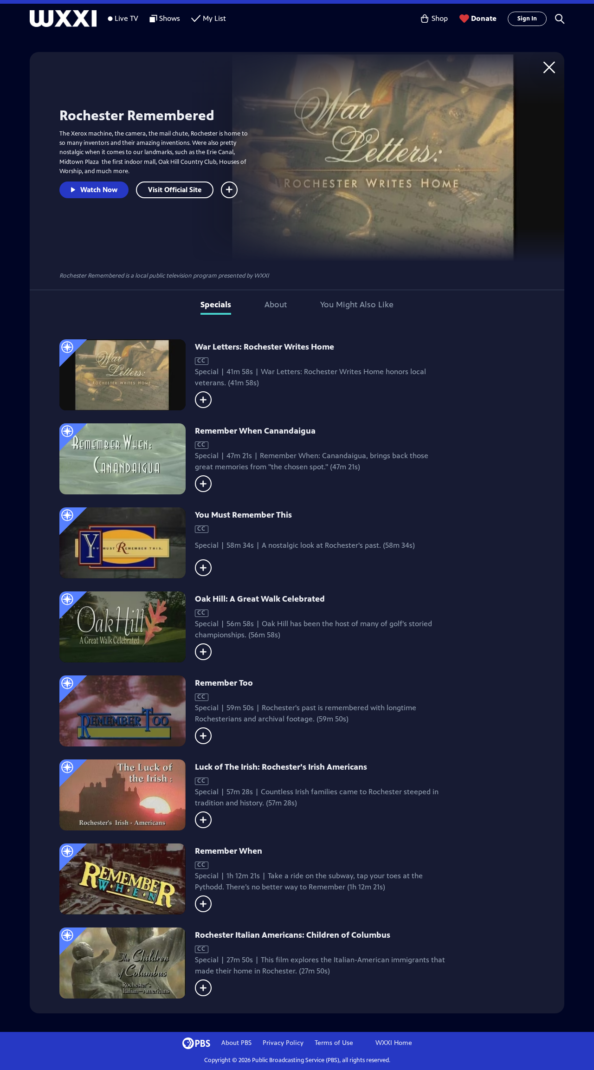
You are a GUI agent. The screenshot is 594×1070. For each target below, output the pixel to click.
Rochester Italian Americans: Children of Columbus (292, 935)
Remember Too (224, 683)
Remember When (228, 851)
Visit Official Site (174, 189)
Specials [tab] (215, 304)
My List (214, 18)
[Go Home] (549, 67)
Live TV (126, 18)
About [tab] (276, 304)
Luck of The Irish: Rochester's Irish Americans (281, 767)
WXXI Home (393, 1043)
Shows (169, 18)
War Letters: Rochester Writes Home (264, 347)
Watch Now (98, 189)
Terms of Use (334, 1043)
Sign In (527, 18)
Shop (440, 18)
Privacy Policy (283, 1043)
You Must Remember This (243, 515)
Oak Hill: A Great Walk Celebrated (260, 599)
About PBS (236, 1043)
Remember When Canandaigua (255, 431)
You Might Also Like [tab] (357, 304)
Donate (484, 18)
